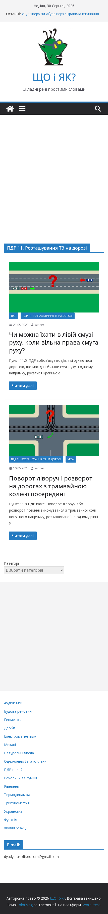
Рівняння (11, 786)
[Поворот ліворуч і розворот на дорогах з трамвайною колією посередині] (54, 430)
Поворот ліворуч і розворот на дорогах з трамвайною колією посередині (50, 486)
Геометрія (13, 719)
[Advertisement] (54, 171)
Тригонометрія (17, 803)
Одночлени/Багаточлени (25, 761)
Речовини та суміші (20, 778)
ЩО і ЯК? (54, 77)
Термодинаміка (17, 794)
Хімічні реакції (15, 828)
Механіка (12, 744)
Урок (71, 459)
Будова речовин (18, 711)
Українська (13, 811)
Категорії (12, 563)
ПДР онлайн (14, 769)
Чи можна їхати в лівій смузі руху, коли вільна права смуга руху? (53, 342)
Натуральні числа (19, 753)
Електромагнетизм (20, 736)
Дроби (9, 728)
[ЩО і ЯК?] (10, 109)
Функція (10, 819)
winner (39, 325)
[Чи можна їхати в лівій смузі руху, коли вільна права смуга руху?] (54, 287)
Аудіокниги (13, 703)
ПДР (13, 316)
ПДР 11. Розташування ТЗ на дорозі (48, 316)
